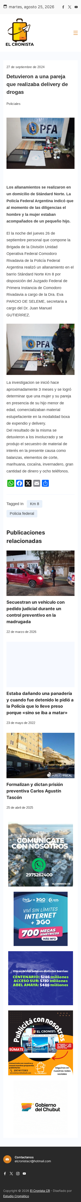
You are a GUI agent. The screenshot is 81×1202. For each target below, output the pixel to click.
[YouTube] (76, 7)
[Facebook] (63, 7)
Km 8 (34, 504)
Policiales (13, 104)
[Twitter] (69, 7)
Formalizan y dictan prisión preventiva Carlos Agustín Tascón (34, 791)
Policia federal (22, 513)
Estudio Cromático (16, 1196)
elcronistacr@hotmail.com (33, 1161)
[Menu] (75, 33)
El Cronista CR (40, 1190)
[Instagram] (17, 1173)
